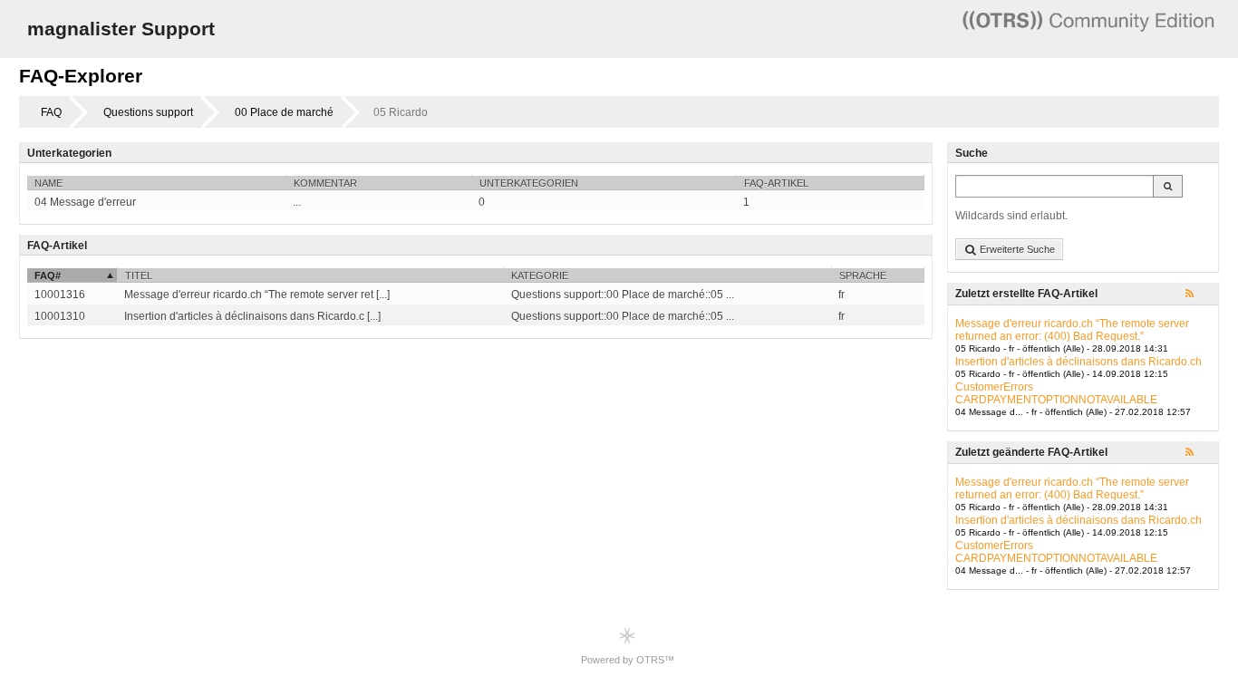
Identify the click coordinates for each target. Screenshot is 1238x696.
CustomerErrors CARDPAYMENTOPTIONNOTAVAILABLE (1056, 393)
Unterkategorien (528, 183)
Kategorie (539, 275)
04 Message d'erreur (85, 202)
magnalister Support (121, 28)
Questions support (148, 112)
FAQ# (47, 275)
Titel (138, 275)
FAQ (51, 112)
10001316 (59, 294)
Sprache (862, 275)
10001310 (59, 316)
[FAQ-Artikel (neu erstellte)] (1198, 294)
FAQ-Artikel (776, 183)
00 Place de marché (284, 112)
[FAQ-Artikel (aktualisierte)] (1198, 453)
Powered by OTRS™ (627, 659)
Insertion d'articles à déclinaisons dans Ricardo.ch (1078, 361)
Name (48, 183)
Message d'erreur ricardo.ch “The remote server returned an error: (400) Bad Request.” (1072, 330)
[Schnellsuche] (1168, 186)
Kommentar (325, 183)
